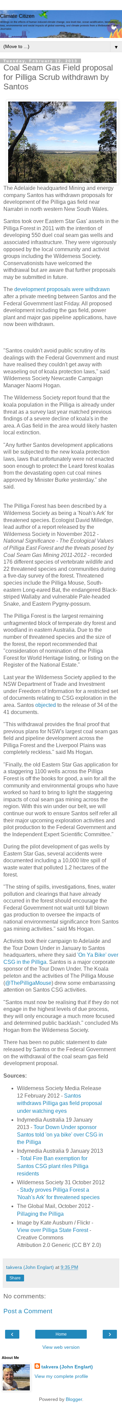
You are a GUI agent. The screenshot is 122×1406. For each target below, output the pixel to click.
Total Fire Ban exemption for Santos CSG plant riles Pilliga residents (52, 1165)
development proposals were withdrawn (62, 289)
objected (45, 705)
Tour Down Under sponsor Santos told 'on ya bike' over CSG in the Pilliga (60, 1134)
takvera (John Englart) (67, 1366)
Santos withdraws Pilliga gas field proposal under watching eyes (59, 1103)
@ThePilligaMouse (28, 983)
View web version (61, 1347)
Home (61, 1334)
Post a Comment (27, 1311)
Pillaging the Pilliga (40, 1214)
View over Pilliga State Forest (52, 1230)
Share (15, 1278)
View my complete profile (61, 1376)
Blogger (74, 1399)
